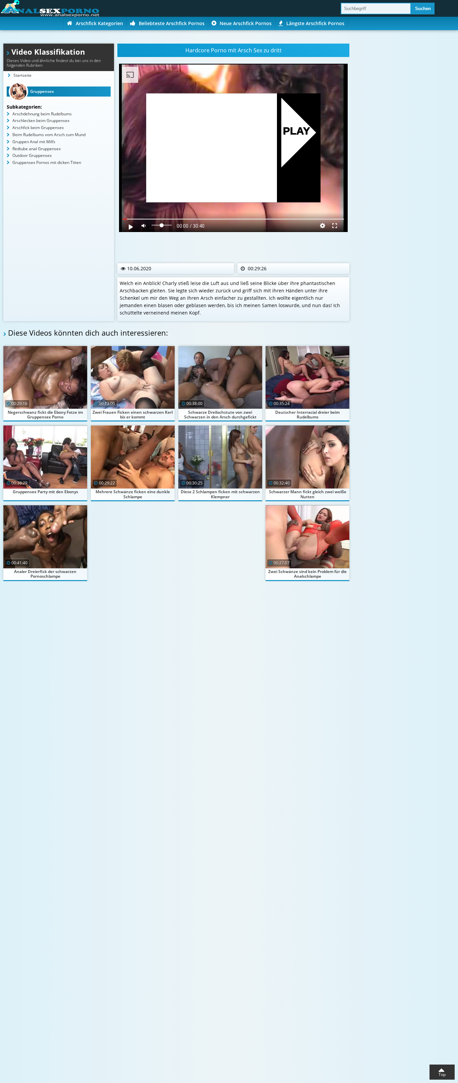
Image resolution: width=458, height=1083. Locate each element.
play (296, 131)
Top (442, 1074)
